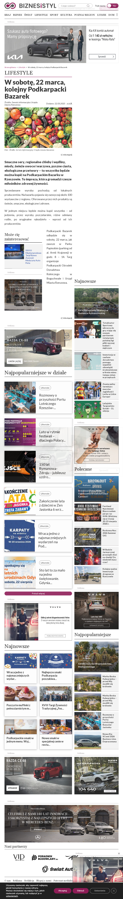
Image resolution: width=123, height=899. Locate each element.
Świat (28, 14)
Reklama (17, 880)
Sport (54, 14)
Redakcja (29, 880)
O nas (7, 880)
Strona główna (10, 67)
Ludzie (101, 14)
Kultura (66, 14)
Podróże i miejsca (91, 305)
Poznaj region (84, 14)
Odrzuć (80, 890)
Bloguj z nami (43, 880)
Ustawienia (99, 890)
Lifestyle (41, 14)
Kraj (7, 14)
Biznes (17, 14)
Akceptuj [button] (62, 890)
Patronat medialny (63, 880)
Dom (111, 14)
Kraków (87, 658)
